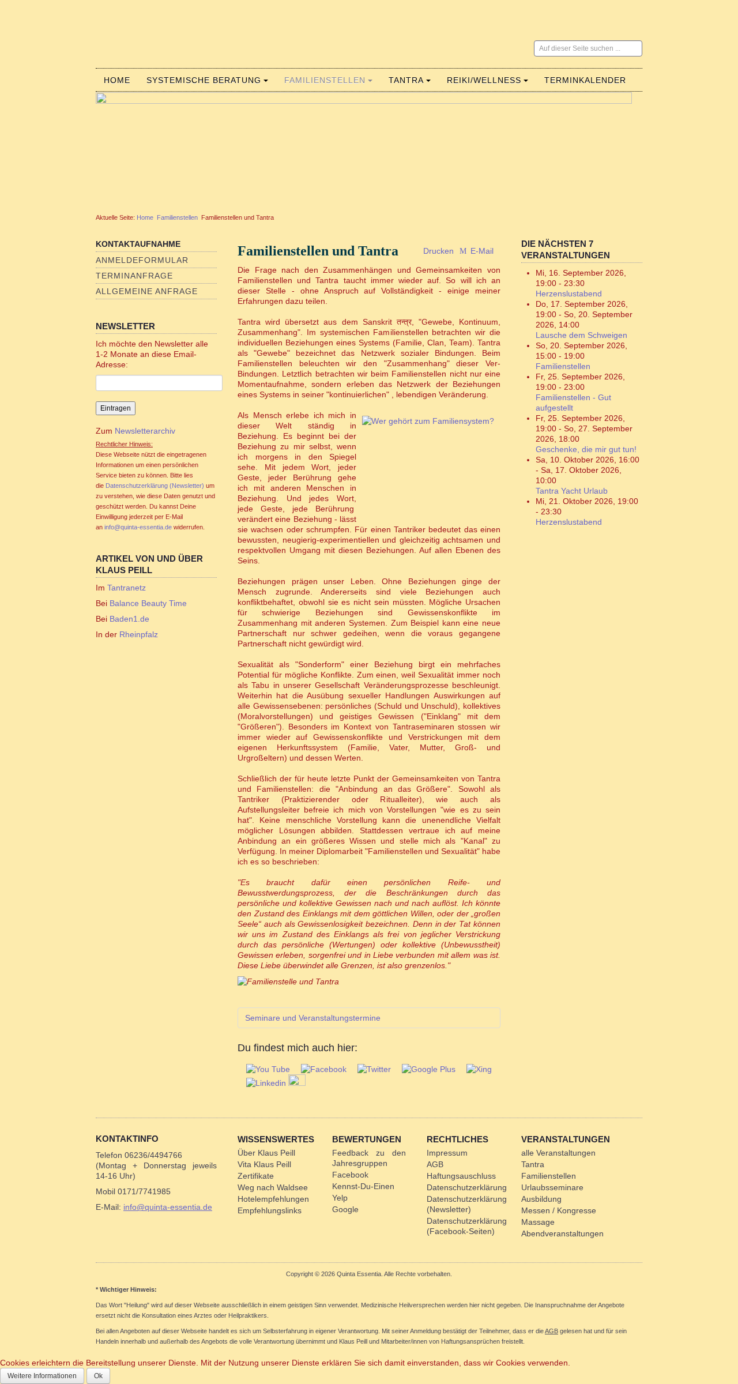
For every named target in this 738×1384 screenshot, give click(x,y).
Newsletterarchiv (143, 430)
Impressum (447, 1152)
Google (345, 1209)
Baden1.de (129, 618)
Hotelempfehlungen (273, 1199)
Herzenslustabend (569, 293)
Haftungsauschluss (461, 1175)
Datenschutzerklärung (467, 1187)
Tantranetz (126, 587)
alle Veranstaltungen (558, 1152)
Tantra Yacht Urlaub (572, 490)
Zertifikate (256, 1175)
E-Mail (481, 250)
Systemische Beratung (203, 80)
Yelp (340, 1197)
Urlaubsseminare (552, 1187)
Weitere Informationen (42, 1376)
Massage (538, 1222)
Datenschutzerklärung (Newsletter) (155, 485)
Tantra (406, 80)
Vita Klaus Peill (264, 1164)
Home (117, 80)
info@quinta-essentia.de (138, 527)
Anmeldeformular (142, 260)
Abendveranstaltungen (562, 1233)
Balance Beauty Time (148, 603)
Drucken (438, 250)
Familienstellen (325, 80)
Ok (98, 1376)
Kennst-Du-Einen (363, 1186)
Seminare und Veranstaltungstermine (313, 1017)
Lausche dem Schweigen (581, 335)
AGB (435, 1164)
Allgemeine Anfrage (147, 291)
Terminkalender (585, 80)
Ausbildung (541, 1199)
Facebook (350, 1174)
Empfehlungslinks (270, 1210)
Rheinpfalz (138, 634)
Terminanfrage (134, 275)
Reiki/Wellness (484, 80)
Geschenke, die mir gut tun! (586, 449)
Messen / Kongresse (558, 1210)
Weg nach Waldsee (273, 1187)
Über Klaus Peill (266, 1152)
